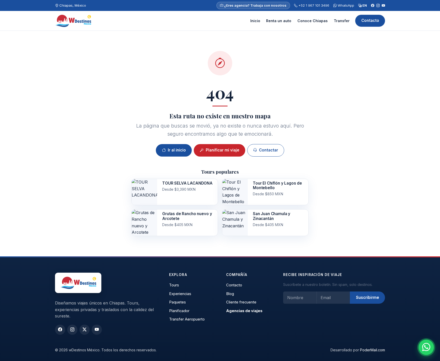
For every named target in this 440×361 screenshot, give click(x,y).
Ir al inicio (177, 150)
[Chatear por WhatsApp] (426, 347)
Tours (174, 285)
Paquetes (177, 302)
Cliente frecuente (241, 302)
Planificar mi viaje (222, 150)
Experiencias (180, 293)
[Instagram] (378, 5)
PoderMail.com (372, 350)
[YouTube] (383, 5)
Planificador (179, 311)
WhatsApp (345, 5)
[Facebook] (372, 5)
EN (364, 5)
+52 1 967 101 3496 (313, 5)
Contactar (268, 150)
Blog (230, 293)
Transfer (342, 21)
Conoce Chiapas (312, 21)
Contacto (370, 20)
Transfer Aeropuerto (187, 319)
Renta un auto (278, 21)
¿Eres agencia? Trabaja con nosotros (254, 5)
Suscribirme (367, 297)
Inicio (255, 21)
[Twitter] (84, 330)
